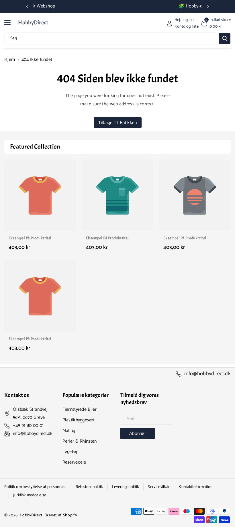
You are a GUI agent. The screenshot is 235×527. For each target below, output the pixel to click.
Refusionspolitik (89, 487)
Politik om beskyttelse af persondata (35, 487)
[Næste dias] (207, 6)
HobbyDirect (31, 515)
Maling (68, 431)
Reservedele (74, 462)
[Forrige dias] (27, 6)
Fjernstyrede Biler (79, 409)
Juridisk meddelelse (29, 495)
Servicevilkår (159, 487)
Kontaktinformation (195, 487)
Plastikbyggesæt (78, 420)
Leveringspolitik (125, 487)
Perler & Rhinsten (79, 441)
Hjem (9, 59)
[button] (10, 22)
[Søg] (224, 38)
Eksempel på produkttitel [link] (30, 238)
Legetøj (69, 452)
